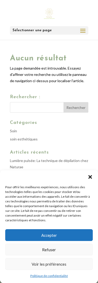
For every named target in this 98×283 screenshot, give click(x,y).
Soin (13, 131)
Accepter (49, 235)
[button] (90, 177)
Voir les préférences (49, 264)
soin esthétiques (24, 139)
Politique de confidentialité (49, 276)
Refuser (49, 249)
